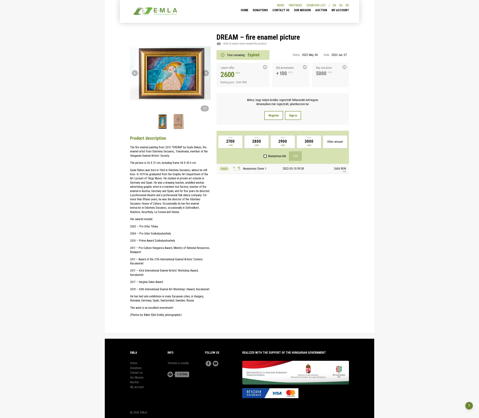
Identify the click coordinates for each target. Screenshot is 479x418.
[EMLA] (155, 12)
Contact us (280, 10)
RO (347, 5)
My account (340, 10)
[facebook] (208, 363)
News (280, 5)
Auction (321, 10)
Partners (295, 5)
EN (334, 5)
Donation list (316, 5)
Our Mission (302, 10)
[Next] (206, 73)
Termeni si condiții (178, 363)
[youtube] (215, 363)
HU (341, 5)
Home (244, 10)
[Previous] (135, 73)
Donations (260, 10)
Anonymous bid (277, 156)
